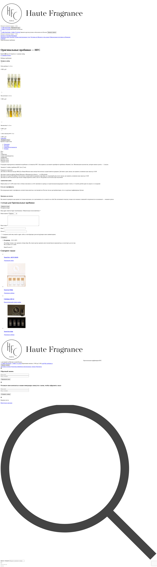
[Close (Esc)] (1, 564)
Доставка (6, 145)
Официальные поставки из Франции (60, 37)
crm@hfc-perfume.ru (47, 363)
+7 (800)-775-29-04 (16, 363)
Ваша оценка (5, 213)
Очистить (3, 138)
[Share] (3, 564)
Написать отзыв (5, 206)
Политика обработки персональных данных (23, 366)
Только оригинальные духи (22, 37)
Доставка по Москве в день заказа (39, 37)
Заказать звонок (52, 32)
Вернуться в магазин (6, 403)
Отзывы (6, 148)
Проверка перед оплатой (7, 37)
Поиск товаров (5, 560)
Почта (3, 231)
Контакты (14, 35)
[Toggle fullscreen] (4, 564)
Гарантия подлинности (10, 147)
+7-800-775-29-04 (5, 29)
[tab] (80, 144)
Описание (7, 144)
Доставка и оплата (6, 366)
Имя (2, 228)
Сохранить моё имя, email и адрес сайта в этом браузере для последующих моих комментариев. (29, 234)
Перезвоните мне (15, 27)
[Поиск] (1, 562)
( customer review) (6, 55)
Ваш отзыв (4, 225)
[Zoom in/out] (6, 564)
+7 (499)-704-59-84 (6, 363)
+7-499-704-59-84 (5, 27)
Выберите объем (5, 140)
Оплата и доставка (6, 35)
